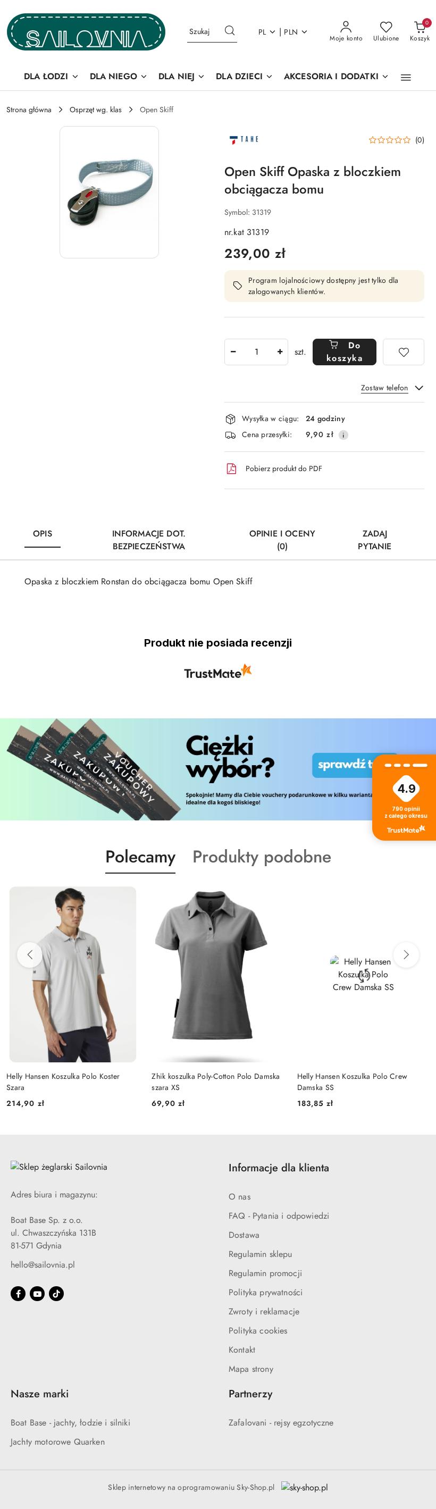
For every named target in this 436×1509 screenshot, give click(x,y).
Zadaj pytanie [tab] (374, 539)
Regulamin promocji (265, 1273)
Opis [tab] (42, 533)
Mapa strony (251, 1369)
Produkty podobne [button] (261, 856)
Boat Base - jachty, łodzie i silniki (70, 1422)
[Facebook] (18, 1293)
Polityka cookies (258, 1330)
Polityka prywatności (266, 1292)
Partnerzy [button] (250, 1394)
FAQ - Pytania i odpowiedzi (279, 1216)
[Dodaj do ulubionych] (403, 352)
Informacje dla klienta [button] (279, 1168)
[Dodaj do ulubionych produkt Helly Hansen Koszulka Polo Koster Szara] (127, 899)
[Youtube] (37, 1293)
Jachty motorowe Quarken (58, 1442)
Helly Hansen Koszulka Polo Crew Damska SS (352, 1081)
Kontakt (242, 1350)
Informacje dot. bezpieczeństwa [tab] (149, 539)
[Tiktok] (56, 1293)
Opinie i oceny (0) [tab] (282, 539)
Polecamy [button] (140, 856)
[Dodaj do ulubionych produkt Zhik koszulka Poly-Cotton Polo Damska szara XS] (272, 899)
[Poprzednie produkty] (29, 955)
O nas (239, 1197)
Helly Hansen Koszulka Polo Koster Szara (63, 1081)
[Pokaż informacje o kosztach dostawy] (343, 435)
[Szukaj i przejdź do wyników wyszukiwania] (229, 32)
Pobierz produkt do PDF (284, 468)
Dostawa (244, 1235)
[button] (406, 77)
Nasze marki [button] (40, 1394)
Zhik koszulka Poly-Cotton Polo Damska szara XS (216, 1081)
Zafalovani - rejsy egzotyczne (281, 1422)
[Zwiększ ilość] (280, 352)
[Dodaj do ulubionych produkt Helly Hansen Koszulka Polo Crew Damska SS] (417, 899)
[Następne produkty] (406, 955)
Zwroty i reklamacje (264, 1311)
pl (262, 32)
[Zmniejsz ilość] (233, 352)
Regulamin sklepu (260, 1254)
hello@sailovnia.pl (43, 1265)
